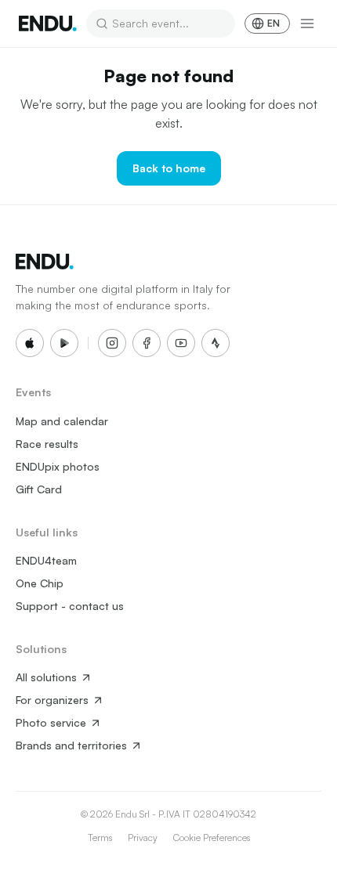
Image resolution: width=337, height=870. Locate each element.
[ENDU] (48, 23)
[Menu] (307, 23)
